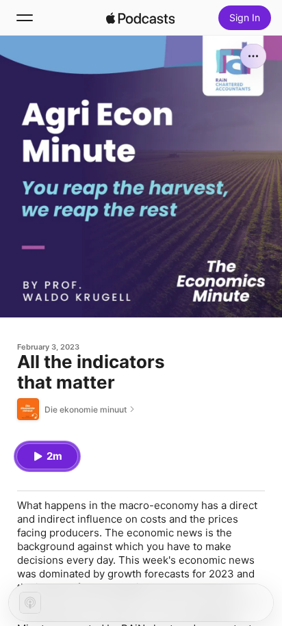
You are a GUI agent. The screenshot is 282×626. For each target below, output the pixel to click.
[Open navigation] (25, 18)
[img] (140, 18)
